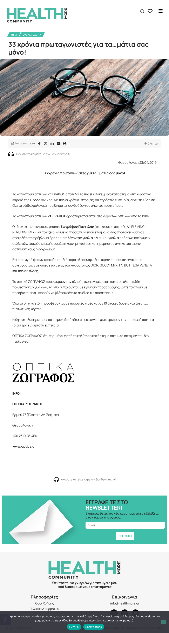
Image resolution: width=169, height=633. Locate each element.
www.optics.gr (24, 446)
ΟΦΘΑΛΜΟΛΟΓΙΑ (32, 34)
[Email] (58, 143)
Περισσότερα (93, 626)
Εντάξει (74, 626)
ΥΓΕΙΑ (14, 34)
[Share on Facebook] (39, 143)
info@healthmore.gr (124, 603)
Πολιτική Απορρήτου (44, 609)
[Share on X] (45, 143)
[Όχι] (163, 622)
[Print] (65, 143)
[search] (142, 11)
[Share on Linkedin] (52, 143)
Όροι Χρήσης (44, 603)
